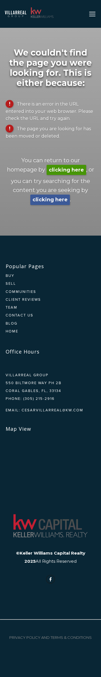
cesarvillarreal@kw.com (52, 409)
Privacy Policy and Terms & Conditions (50, 637)
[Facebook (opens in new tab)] (50, 579)
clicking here (66, 170)
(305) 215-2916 (39, 398)
